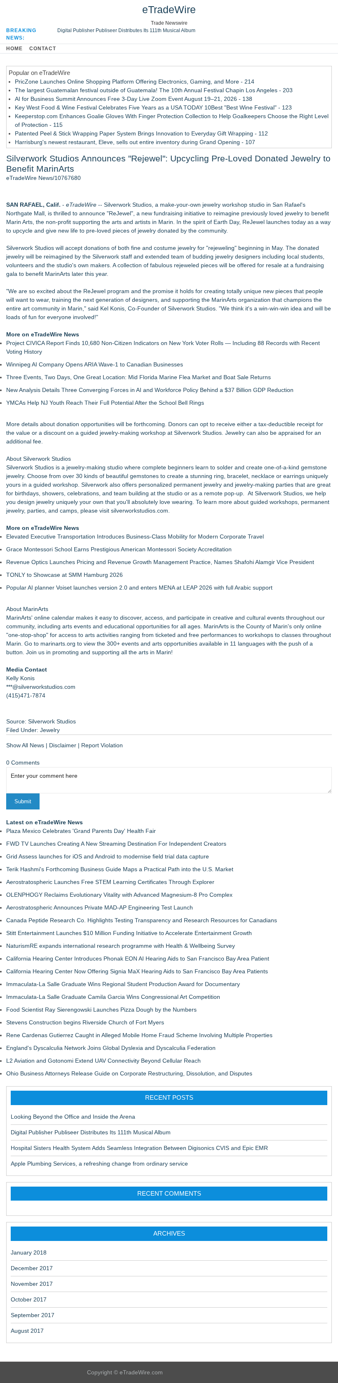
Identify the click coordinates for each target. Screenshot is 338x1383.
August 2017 (27, 1330)
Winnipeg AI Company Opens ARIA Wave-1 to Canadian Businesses (94, 364)
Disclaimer (62, 745)
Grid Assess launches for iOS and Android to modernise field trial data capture (107, 856)
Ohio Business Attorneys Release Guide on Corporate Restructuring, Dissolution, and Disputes (129, 1073)
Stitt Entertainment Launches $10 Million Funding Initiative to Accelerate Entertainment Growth (129, 933)
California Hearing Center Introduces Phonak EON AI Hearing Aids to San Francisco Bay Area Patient (137, 958)
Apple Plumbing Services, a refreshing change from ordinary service (99, 1163)
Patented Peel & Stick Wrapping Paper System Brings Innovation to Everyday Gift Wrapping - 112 (141, 133)
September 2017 (32, 1315)
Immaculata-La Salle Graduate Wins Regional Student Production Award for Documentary (123, 984)
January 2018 (29, 1252)
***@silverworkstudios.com (40, 686)
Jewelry (50, 730)
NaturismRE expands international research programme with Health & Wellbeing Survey (120, 945)
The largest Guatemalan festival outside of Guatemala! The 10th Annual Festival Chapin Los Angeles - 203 (154, 90)
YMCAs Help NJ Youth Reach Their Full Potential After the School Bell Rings (105, 402)
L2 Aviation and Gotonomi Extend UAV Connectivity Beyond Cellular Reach (103, 1060)
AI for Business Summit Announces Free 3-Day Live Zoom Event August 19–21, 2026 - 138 (133, 99)
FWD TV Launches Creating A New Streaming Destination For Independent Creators (116, 843)
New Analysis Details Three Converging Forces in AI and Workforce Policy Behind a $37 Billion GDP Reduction (149, 390)
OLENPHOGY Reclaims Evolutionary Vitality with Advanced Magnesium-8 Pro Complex (119, 894)
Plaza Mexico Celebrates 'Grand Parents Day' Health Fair (81, 831)
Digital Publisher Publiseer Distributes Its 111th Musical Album (126, 30)
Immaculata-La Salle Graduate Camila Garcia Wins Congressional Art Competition (113, 997)
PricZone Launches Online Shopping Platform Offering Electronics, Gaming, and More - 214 (134, 81)
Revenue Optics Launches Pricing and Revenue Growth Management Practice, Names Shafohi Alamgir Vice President (160, 562)
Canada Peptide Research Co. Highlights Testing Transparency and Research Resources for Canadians (141, 920)
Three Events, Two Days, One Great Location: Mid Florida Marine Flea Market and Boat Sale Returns (138, 377)
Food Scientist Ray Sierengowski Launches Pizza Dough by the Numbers (101, 1009)
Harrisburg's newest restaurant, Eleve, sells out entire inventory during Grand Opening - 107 (135, 142)
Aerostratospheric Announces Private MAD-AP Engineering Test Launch (99, 907)
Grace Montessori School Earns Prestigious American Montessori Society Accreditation (119, 549)
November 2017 (32, 1283)
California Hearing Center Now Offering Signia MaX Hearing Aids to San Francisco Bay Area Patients (137, 971)
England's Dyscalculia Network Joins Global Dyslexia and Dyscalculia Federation (111, 1048)
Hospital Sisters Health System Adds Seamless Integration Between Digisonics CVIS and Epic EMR (139, 1148)
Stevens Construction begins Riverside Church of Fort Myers (85, 1022)
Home (14, 48)
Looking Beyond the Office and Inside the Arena (73, 1116)
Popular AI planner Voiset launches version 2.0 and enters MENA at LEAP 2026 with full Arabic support (139, 587)
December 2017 (32, 1268)
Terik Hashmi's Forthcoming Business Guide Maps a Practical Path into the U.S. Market (119, 869)
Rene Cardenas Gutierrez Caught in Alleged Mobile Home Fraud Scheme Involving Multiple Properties (139, 1035)
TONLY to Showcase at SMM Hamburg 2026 (64, 574)
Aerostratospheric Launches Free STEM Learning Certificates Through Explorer (110, 882)
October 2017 (29, 1299)
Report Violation (102, 745)
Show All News (25, 745)
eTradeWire (169, 9)
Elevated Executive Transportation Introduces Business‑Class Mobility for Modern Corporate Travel (135, 536)
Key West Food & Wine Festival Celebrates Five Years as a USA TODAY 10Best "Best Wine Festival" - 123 (153, 107)
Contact (42, 48)
